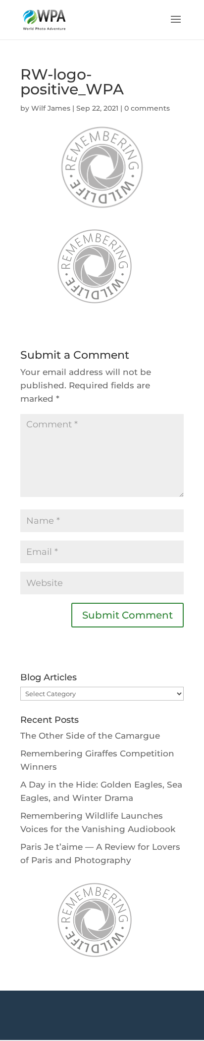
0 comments (147, 108)
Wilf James (50, 108)
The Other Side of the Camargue (90, 736)
